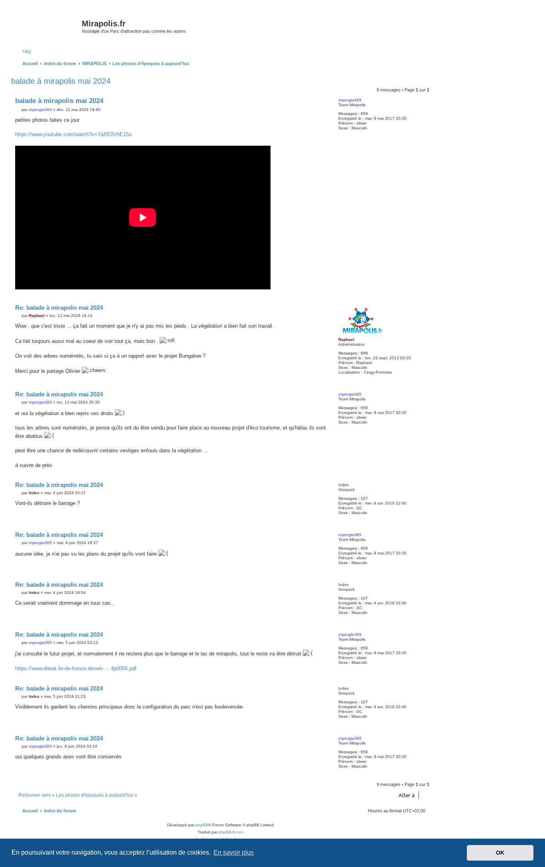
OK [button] (500, 852)
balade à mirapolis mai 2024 (61, 81)
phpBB (201, 825)
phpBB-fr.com (231, 832)
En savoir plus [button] (233, 852)
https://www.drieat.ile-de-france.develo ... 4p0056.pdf (75, 668)
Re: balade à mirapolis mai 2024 (59, 307)
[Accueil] (47, 26)
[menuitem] (23, 51)
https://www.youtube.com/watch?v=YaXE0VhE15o (73, 134)
